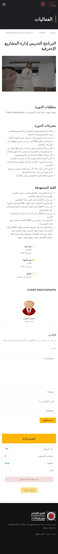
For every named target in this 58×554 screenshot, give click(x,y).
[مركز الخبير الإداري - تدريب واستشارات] (48, 5)
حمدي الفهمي (29, 318)
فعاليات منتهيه (29, 490)
